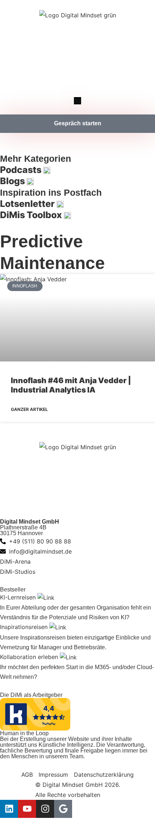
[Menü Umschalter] (77, 100)
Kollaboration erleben (30, 656)
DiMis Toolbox (32, 214)
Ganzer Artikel (29, 409)
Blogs (13, 180)
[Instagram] (45, 809)
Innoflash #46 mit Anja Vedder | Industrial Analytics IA (71, 385)
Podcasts (21, 169)
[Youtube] (27, 809)
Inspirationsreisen (24, 626)
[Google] (63, 809)
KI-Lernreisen (18, 597)
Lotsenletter (28, 203)
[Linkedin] (9, 809)
